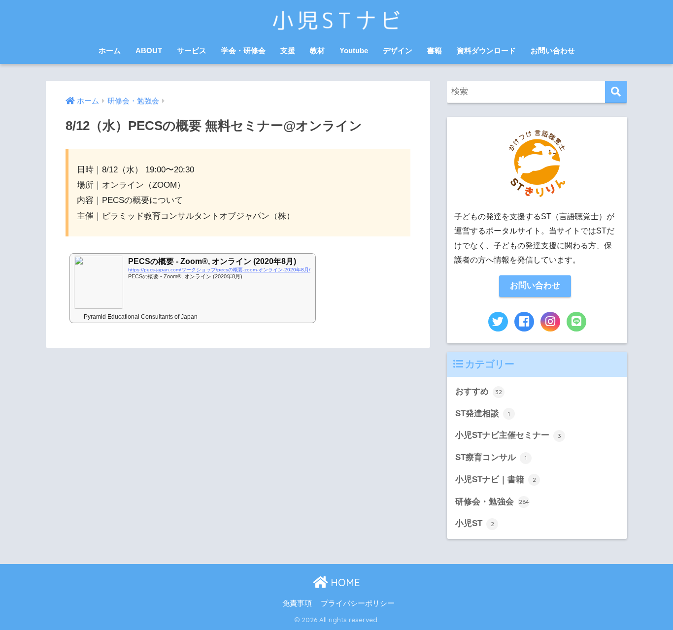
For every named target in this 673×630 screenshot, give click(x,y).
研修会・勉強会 (492, 501)
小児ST (474, 523)
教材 (317, 50)
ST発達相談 (482, 413)
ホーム (110, 50)
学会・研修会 (243, 50)
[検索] (616, 92)
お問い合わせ (553, 50)
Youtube (353, 50)
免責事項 (297, 603)
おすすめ (478, 391)
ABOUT (148, 50)
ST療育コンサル (491, 457)
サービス (191, 50)
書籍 (434, 50)
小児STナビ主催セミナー (508, 435)
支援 (287, 50)
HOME (344, 582)
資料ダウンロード (486, 50)
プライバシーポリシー (358, 603)
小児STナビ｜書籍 (495, 479)
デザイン (397, 50)
